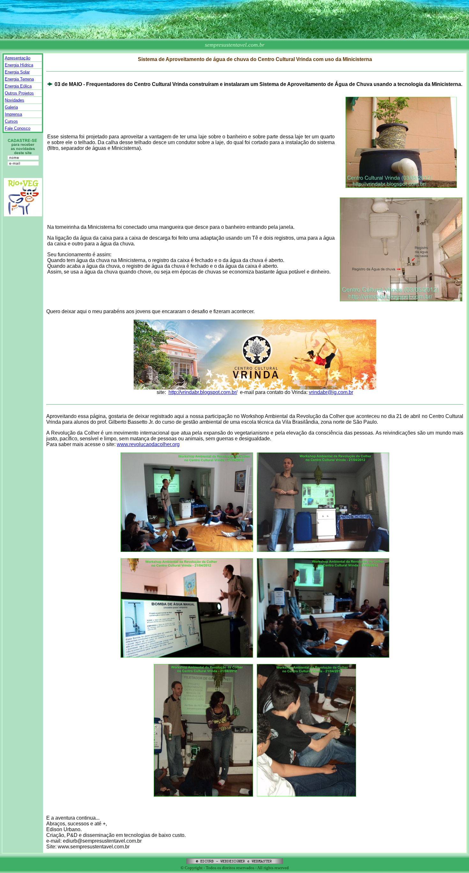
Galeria (11, 107)
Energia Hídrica (19, 65)
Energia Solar (17, 72)
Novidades (14, 100)
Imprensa (13, 114)
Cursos (11, 121)
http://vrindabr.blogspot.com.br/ (202, 392)
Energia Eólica (18, 86)
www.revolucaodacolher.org (148, 444)
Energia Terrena (19, 79)
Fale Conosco (17, 128)
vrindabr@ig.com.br (331, 392)
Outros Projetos (19, 93)
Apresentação (17, 58)
